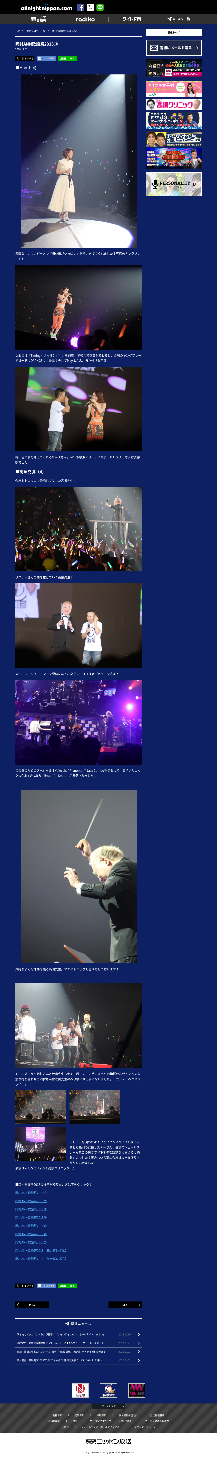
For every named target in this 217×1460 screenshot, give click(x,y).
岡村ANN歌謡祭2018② (31, 1201)
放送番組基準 (157, 1415)
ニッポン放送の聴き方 (157, 1421)
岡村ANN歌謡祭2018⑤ (31, 1225)
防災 (75, 1421)
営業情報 (79, 1415)
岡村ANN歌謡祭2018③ (31, 1209)
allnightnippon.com (46, 7)
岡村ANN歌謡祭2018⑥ (31, 1234)
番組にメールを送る (176, 47)
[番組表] (38, 19)
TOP (17, 30)
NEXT (125, 1304)
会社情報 (57, 1415)
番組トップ (174, 32)
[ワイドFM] (131, 19)
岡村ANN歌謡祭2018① (31, 1192)
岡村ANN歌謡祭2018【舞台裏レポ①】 (41, 1250)
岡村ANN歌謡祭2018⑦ (31, 1242)
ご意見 (65, 1426)
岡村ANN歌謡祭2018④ (31, 1217)
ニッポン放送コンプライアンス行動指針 (111, 1421)
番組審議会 (54, 1421)
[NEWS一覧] (178, 19)
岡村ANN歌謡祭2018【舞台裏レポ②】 (41, 1258)
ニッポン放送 (108, 1441)
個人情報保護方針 (128, 1415)
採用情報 (101, 1415)
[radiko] (85, 19)
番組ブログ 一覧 (35, 30)
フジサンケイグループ (144, 1426)
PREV (32, 1304)
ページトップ (108, 1406)
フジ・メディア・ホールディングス (100, 1426)
